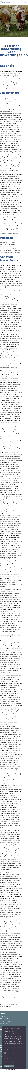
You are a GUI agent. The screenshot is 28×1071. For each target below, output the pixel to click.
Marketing (10, 1062)
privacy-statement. (13, 1045)
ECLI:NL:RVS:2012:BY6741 (7, 245)
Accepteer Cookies (9, 1066)
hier (10, 1006)
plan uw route (4, 1026)
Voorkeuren (10, 1056)
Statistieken (10, 1059)
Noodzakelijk (10, 1053)
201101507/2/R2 (13, 976)
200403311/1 (3, 476)
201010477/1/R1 (4, 416)
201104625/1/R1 (4, 823)
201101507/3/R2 (4, 980)
